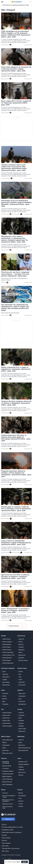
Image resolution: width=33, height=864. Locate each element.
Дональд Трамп (6, 765)
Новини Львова (6, 649)
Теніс (20, 677)
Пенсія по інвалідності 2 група (8, 796)
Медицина (21, 649)
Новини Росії (6, 718)
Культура (21, 723)
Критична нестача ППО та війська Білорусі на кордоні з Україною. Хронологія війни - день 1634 (15, 576)
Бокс (20, 674)
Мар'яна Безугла (7, 781)
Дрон (3, 701)
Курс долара (5, 682)
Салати (21, 803)
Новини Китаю (6, 723)
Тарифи (4, 679)
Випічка (21, 793)
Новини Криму (6, 660)
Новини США (6, 715)
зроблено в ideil (6, 858)
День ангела (22, 772)
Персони (4, 758)
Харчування (22, 696)
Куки (18, 861)
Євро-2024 (22, 682)
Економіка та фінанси (8, 668)
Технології (5, 693)
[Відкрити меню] (2, 2)
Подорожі (21, 720)
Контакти (4, 840)
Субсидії (21, 647)
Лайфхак (21, 726)
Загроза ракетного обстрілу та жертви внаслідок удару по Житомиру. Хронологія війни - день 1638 (16, 438)
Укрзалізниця (6, 685)
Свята (19, 758)
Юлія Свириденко (7, 784)
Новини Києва (6, 639)
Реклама (4, 835)
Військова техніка (7, 753)
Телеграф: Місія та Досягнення (10, 848)
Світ (2, 709)
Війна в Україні (5, 736)
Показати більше (14, 626)
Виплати (21, 644)
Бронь (20, 742)
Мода (20, 718)
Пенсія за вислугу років (7, 807)
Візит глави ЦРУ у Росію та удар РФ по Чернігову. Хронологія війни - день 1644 (16, 103)
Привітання (22, 731)
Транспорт (5, 674)
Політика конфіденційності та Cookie (12, 827)
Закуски (21, 806)
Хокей (20, 679)
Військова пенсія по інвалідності (8, 800)
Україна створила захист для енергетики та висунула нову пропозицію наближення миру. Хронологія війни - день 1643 (14, 167)
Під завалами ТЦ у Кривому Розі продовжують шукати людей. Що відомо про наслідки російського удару (15, 307)
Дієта (20, 698)
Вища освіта (22, 655)
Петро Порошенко (7, 779)
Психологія (22, 701)
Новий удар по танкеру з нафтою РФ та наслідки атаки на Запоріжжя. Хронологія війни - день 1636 (16, 508)
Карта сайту (5, 845)
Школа (20, 652)
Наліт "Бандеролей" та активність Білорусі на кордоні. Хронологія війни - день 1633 (15, 610)
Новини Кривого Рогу (8, 655)
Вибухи (4, 742)
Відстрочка (22, 745)
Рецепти (20, 789)
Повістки (21, 739)
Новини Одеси (6, 647)
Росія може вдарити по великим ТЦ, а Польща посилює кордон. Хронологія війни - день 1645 (16, 69)
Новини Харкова (7, 641)
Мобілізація (20, 736)
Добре (24, 861)
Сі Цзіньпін (5, 768)
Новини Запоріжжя (7, 652)
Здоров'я (20, 690)
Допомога (21, 657)
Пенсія (3, 789)
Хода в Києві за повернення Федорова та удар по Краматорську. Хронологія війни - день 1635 (16, 542)
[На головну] (16, 2)
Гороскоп (21, 712)
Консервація (22, 795)
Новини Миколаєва (7, 663)
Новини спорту (22, 668)
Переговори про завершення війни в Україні (16, 5)
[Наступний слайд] (31, 5)
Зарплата (21, 639)
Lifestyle (19, 709)
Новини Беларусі (7, 726)
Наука (3, 690)
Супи (20, 798)
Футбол (21, 671)
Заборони (21, 769)
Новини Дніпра (6, 644)
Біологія (4, 698)
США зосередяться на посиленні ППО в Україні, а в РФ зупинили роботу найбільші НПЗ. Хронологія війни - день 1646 (15, 34)
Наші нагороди (6, 837)
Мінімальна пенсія (7, 804)
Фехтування (22, 685)
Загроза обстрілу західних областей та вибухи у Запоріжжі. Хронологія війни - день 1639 (16, 403)
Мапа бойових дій (7, 739)
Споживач (21, 715)
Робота (21, 641)
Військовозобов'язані (25, 747)
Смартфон (5, 704)
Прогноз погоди (23, 660)
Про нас (4, 824)
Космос (4, 696)
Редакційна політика (7, 829)
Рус (31, 1)
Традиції (21, 767)
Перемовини (6, 745)
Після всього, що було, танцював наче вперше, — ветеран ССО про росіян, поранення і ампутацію (15, 274)
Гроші (4, 671)
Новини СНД (6, 720)
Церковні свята (23, 761)
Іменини (21, 775)
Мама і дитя (22, 693)
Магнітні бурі (22, 728)
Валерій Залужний (7, 773)
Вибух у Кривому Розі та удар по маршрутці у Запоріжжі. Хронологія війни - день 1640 (15, 369)
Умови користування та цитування (11, 832)
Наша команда (6, 843)
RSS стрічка (5, 851)
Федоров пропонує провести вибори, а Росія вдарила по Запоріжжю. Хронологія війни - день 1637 (16, 473)
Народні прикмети (24, 764)
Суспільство (21, 635)
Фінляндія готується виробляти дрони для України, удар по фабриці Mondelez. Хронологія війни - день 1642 (16, 203)
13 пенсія (5, 793)
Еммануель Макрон (7, 771)
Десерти (21, 801)
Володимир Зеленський (5, 762)
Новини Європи (6, 712)
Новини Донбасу (7, 657)
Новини (3, 635)
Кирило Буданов (7, 776)
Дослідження (22, 704)
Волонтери (5, 750)
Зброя (4, 747)
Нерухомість (6, 677)
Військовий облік (23, 750)
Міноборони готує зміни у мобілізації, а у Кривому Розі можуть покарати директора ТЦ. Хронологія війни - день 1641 (14, 239)
